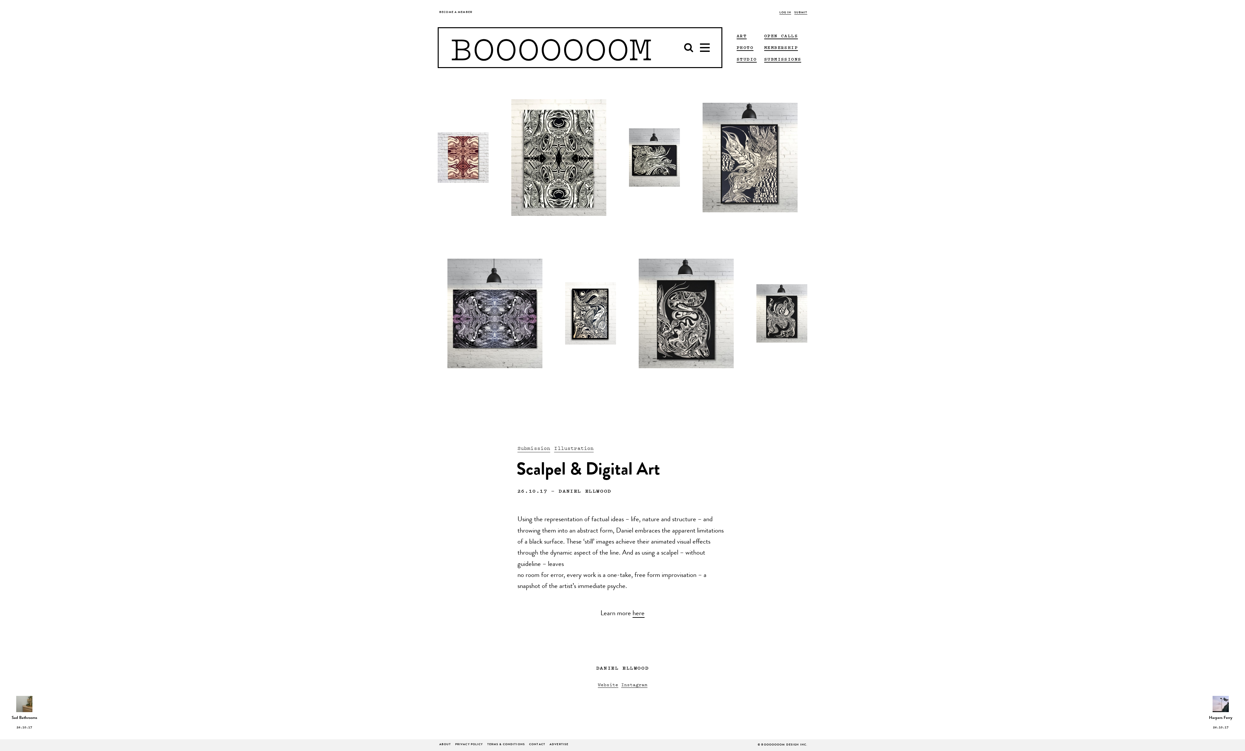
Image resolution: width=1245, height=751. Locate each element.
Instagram (634, 684)
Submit (800, 12)
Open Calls (781, 36)
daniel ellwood (585, 490)
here (639, 614)
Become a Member (455, 12)
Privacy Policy (469, 744)
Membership (781, 47)
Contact (537, 744)
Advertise (559, 744)
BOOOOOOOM (551, 47)
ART (742, 36)
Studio (747, 59)
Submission (534, 448)
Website (608, 684)
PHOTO (745, 47)
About (445, 744)
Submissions (782, 59)
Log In (785, 12)
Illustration (574, 448)
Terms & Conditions (506, 744)
